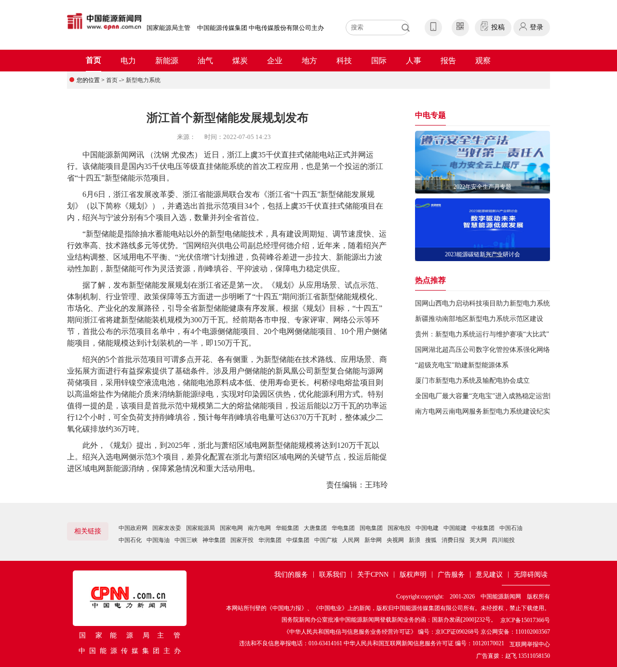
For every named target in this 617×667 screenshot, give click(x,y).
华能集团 (287, 528)
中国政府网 (133, 528)
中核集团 (483, 528)
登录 (536, 27)
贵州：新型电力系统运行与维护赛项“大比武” (482, 334)
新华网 (373, 540)
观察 (483, 60)
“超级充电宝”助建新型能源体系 (462, 365)
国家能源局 (200, 528)
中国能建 (455, 528)
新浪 (414, 540)
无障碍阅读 (531, 574)
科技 (344, 60)
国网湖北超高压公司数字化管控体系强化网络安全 (489, 349)
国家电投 (399, 528)
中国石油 (511, 528)
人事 (413, 60)
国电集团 (371, 528)
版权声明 (413, 574)
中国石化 (130, 540)
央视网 (395, 540)
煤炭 (240, 60)
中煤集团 (297, 540)
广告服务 (451, 574)
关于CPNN (373, 574)
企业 (274, 60)
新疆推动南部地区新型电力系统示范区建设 (479, 318)
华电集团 (343, 528)
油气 (205, 60)
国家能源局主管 (168, 27)
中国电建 (427, 528)
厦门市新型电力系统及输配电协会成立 (472, 380)
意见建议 (489, 574)
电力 (128, 60)
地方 (309, 60)
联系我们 (332, 574)
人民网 (351, 540)
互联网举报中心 (530, 644)
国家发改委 (166, 528)
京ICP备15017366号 (525, 620)
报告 (448, 60)
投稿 (498, 27)
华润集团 (270, 540)
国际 (379, 60)
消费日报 (453, 540)
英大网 (478, 540)
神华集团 (214, 540)
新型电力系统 (143, 80)
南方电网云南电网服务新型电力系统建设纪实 (482, 411)
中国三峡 (186, 540)
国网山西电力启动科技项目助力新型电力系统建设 (489, 303)
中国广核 (325, 540)
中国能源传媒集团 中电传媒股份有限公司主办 (260, 27)
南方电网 (259, 528)
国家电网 (231, 528)
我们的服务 (291, 574)
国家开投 (242, 540)
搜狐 (431, 540)
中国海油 (158, 540)
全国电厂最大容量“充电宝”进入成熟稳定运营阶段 (489, 396)
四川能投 (503, 540)
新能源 (166, 60)
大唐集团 (315, 528)
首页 (93, 60)
